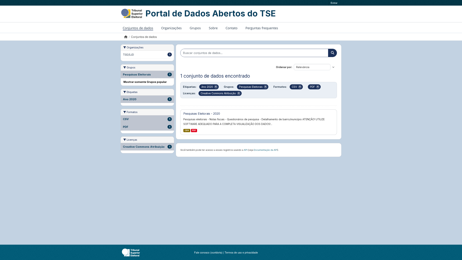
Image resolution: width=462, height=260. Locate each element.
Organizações (171, 28)
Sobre (213, 28)
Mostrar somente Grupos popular (145, 81)
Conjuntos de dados (138, 28)
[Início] (125, 37)
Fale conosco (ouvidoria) (208, 252)
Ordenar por (283, 67)
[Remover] (216, 87)
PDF (194, 130)
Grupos (195, 28)
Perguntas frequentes (261, 28)
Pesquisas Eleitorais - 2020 (201, 113)
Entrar (334, 3)
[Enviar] (332, 53)
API (245, 150)
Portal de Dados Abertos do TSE (210, 13)
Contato (231, 28)
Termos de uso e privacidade (241, 252)
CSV (187, 130)
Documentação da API (265, 150)
